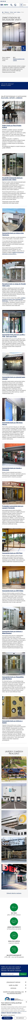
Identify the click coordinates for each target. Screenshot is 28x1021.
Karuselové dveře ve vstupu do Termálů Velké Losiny (14, 285)
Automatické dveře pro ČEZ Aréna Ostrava (12, 423)
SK (5, 1)
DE (3, 1)
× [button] (26, 1002)
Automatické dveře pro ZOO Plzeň (12, 553)
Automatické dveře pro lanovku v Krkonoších (12, 469)
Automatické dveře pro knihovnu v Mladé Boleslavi (12, 632)
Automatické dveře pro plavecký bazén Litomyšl (13, 378)
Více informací (23, 1011)
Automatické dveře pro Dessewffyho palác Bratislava (13, 678)
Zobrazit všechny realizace (14, 893)
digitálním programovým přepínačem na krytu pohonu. (13, 253)
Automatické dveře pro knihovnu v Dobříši (12, 722)
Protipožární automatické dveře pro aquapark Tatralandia (12, 507)
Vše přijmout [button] (7, 1018)
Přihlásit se (23, 974)
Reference (6, 12)
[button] (14, 1013)
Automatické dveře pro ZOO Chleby (12, 591)
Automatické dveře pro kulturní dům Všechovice (13, 234)
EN (1, 1)
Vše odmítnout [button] (20, 1018)
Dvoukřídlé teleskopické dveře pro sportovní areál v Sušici (12, 178)
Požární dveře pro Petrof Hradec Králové (11, 126)
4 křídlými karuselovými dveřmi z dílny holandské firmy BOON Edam (13, 299)
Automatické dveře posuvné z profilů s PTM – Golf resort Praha (13, 335)
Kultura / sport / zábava (15, 12)
